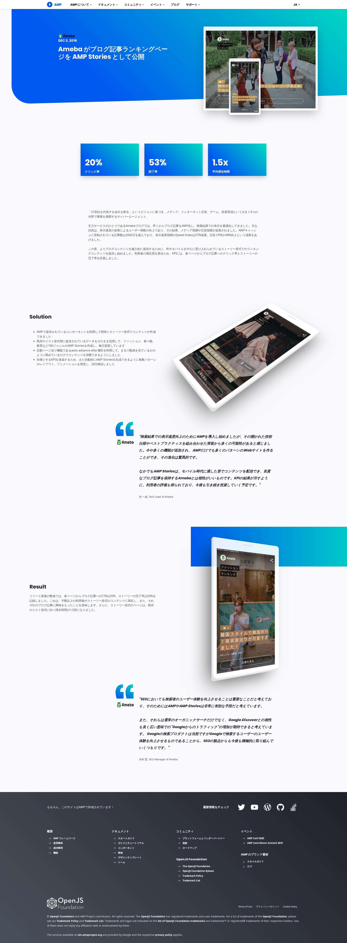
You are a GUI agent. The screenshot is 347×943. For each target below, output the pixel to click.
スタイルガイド (255, 861)
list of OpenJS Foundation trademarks (181, 921)
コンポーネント (126, 847)
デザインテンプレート (130, 857)
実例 (120, 852)
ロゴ (249, 866)
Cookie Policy (290, 906)
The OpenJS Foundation (196, 866)
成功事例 (58, 847)
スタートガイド (126, 838)
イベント (156, 5)
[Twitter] (241, 807)
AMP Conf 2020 (255, 838)
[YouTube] (254, 807)
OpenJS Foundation (62, 916)
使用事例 (58, 843)
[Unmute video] (244, 87)
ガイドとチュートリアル (131, 843)
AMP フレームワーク (64, 838)
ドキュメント (106, 5)
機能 (55, 852)
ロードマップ (190, 847)
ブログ (175, 5)
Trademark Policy (193, 875)
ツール (121, 862)
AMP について (79, 5)
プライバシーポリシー (267, 906)
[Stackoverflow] (293, 807)
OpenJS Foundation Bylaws (198, 871)
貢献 (185, 843)
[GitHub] (280, 807)
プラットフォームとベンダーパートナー (204, 838)
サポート (192, 5)
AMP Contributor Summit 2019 (265, 843)
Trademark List (191, 880)
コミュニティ (133, 5)
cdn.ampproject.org (89, 934)
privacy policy (163, 934)
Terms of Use (245, 906)
